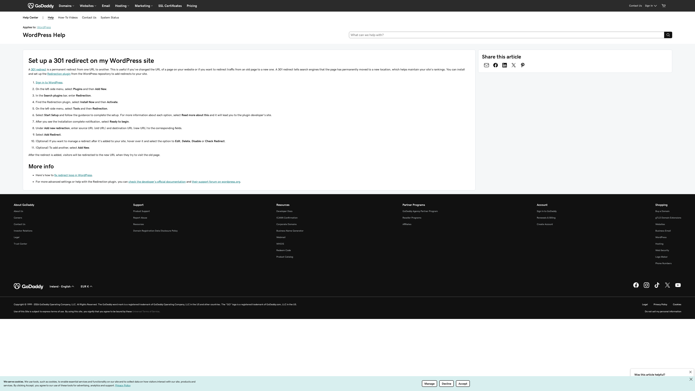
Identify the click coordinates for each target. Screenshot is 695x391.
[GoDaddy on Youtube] (678, 287)
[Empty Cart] (663, 5)
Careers (18, 217)
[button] (690, 372)
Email (106, 5)
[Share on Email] (486, 65)
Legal (16, 237)
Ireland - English (60, 286)
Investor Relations (23, 231)
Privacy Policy (660, 304)
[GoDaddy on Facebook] (636, 287)
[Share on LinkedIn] (504, 65)
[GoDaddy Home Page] (29, 286)
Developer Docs (284, 211)
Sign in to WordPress (49, 82)
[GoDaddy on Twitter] (667, 287)
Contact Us (89, 17)
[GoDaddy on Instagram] (646, 287)
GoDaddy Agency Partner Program (420, 211)
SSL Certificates (170, 5)
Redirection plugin (59, 73)
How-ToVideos (68, 17)
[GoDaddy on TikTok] (657, 287)
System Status (110, 17)
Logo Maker (661, 257)
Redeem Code (283, 250)
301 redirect (38, 69)
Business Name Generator (290, 231)
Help (51, 17)
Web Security (662, 250)
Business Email (663, 231)
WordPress (44, 27)
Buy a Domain (662, 211)
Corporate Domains (286, 224)
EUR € (85, 286)
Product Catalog (284, 257)
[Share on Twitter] (513, 65)
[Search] (668, 35)
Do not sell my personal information (663, 311)
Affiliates (407, 224)
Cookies (677, 304)
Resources (138, 224)
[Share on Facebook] (495, 65)
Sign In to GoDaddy (547, 211)
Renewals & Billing (546, 217)
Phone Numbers (663, 263)
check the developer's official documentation (157, 181)
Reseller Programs (412, 217)
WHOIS (280, 244)
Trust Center (20, 244)
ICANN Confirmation (287, 217)
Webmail (280, 237)
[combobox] (507, 35)
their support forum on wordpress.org (216, 181)
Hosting (659, 244)
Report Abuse (140, 217)
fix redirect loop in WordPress (73, 175)
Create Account (545, 224)
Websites (660, 224)
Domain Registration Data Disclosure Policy (155, 231)
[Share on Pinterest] (522, 65)
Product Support (141, 211)
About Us (18, 211)
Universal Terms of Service (145, 311)
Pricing (192, 5)
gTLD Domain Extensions (668, 217)
